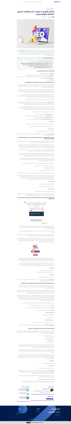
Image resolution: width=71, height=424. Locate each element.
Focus (53, 305)
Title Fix (52, 310)
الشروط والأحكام (18, 413)
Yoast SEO (48, 89)
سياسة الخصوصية (18, 414)
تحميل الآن (28, 422)
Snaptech (22, 50)
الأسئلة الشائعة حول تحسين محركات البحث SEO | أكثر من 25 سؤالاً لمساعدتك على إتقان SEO (38, 381)
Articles (52, 307)
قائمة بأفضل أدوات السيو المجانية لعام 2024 (46, 379)
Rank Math (50, 63)
